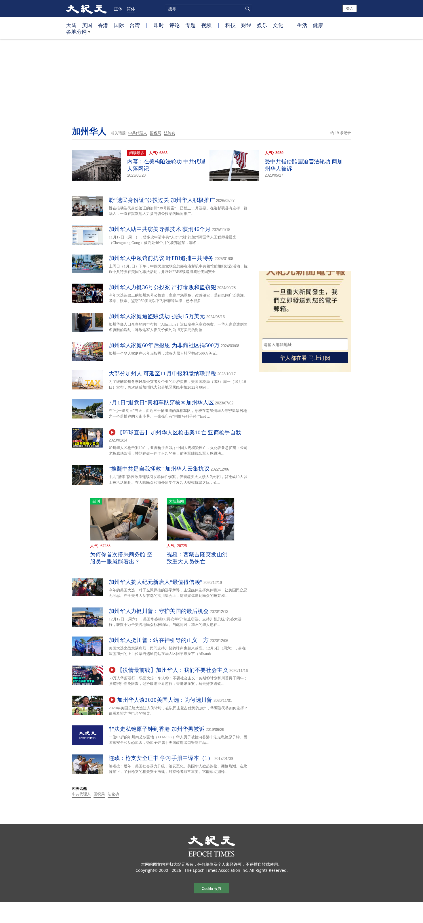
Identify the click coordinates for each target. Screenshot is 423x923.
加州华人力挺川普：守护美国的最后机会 (159, 611)
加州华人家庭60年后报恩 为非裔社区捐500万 (164, 345)
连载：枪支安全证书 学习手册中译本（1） (161, 758)
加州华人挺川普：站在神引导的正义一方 (159, 640)
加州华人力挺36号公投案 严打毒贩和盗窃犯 (162, 287)
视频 (206, 25)
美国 (87, 25)
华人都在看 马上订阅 (305, 357)
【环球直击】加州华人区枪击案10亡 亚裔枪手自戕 (179, 432)
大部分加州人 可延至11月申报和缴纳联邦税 (162, 373)
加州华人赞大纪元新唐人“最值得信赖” (155, 582)
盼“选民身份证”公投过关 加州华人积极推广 (162, 200)
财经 (246, 25)
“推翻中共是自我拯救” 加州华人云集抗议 (159, 469)
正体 (118, 9)
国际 (119, 25)
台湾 (134, 25)
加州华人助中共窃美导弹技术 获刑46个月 (160, 229)
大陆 (71, 25)
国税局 (155, 133)
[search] (208, 9)
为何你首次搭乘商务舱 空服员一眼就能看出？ (121, 558)
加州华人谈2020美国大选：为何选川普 (164, 700)
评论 (174, 25)
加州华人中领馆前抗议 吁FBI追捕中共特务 (161, 258)
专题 (190, 25)
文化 (278, 25)
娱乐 (262, 25)
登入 (349, 8)
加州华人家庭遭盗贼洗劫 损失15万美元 (157, 316)
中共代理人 (137, 133)
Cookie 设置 (212, 888)
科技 (230, 25)
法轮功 (169, 133)
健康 (318, 25)
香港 (103, 25)
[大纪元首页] (86, 8)
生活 (302, 25)
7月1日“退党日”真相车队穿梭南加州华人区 (161, 403)
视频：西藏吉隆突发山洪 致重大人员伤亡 (197, 558)
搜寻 (247, 9)
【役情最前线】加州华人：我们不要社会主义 (172, 670)
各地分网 (76, 31)
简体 (131, 9)
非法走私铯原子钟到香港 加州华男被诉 (157, 729)
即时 (159, 25)
